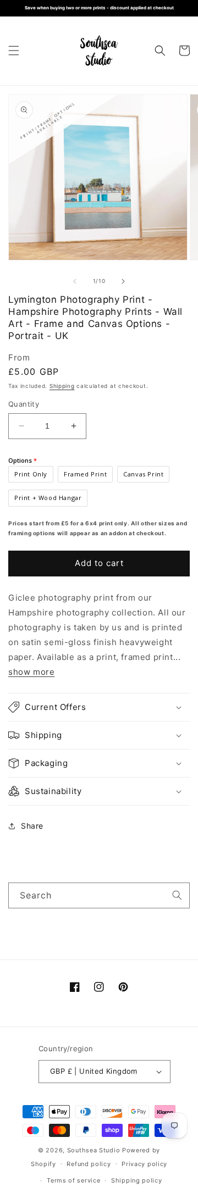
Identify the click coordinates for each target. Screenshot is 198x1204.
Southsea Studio (93, 1150)
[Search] (177, 895)
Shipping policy (136, 1180)
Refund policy (89, 1164)
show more (31, 672)
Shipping (62, 385)
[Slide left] (75, 281)
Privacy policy (144, 1164)
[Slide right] (123, 281)
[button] (14, 50)
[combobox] (99, 895)
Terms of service (73, 1180)
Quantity (23, 404)
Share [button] (32, 825)
